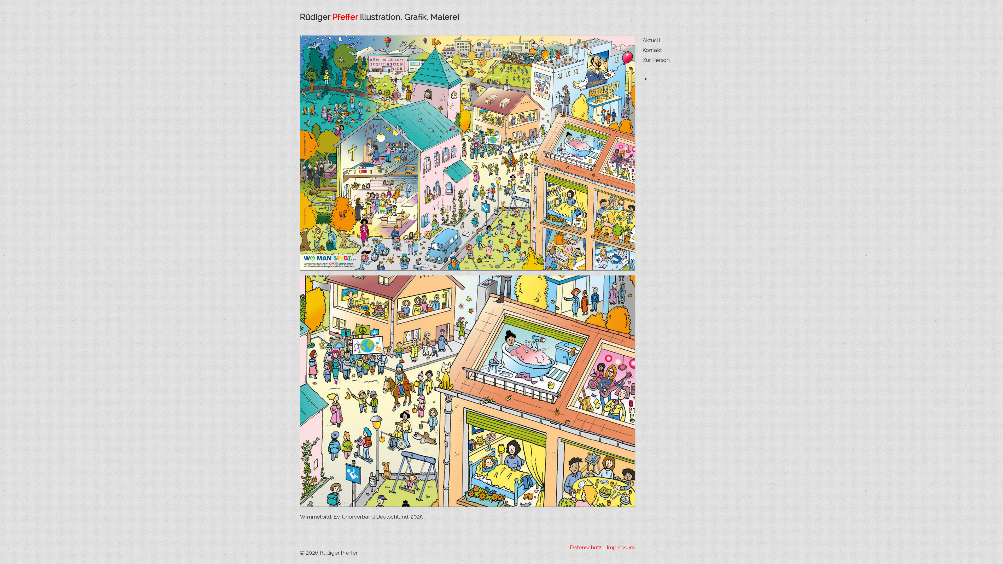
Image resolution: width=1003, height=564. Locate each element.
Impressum (620, 547)
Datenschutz (586, 547)
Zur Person (656, 60)
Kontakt (652, 50)
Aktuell (651, 40)
